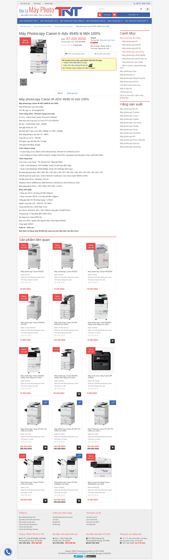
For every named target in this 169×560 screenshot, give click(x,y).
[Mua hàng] (112, 341)
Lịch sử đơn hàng (91, 519)
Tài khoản (107, 15)
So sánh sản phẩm (103, 54)
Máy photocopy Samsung (130, 147)
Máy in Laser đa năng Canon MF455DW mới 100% (98, 483)
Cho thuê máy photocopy (135, 21)
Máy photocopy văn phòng (63, 26)
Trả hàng (55, 519)
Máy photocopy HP (127, 136)
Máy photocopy (25, 26)
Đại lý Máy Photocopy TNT (27, 517)
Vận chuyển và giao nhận (27, 522)
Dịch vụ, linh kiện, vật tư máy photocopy (131, 96)
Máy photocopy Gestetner (130, 133)
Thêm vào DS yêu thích (75, 54)
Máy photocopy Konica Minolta (132, 140)
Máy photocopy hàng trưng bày (132, 78)
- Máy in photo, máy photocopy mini (133, 67)
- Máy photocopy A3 (128, 41)
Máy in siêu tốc (126, 89)
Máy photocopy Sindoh (129, 126)
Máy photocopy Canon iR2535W (100, 271)
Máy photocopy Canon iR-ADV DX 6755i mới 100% (67, 430)
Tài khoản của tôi (91, 517)
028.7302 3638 (93, 543)
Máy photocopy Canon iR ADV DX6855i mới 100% (65, 483)
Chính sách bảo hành (25, 527)
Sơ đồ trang (56, 524)
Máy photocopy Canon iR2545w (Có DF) (33, 323)
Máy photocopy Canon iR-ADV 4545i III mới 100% (93, 26)
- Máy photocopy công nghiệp (132, 55)
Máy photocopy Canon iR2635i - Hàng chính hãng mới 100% (33, 377)
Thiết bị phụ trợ (126, 92)
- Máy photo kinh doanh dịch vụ (133, 59)
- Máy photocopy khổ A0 (130, 45)
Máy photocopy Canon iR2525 (32, 271)
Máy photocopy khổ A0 (129, 82)
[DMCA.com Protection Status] (89, 556)
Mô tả (60, 93)
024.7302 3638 (24, 543)
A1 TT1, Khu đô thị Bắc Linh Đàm (33, 538)
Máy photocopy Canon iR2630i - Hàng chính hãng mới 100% (100, 323)
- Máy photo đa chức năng (131, 62)
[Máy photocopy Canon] (94, 43)
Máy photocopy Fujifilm (129, 119)
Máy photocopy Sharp (129, 130)
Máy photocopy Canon (107, 40)
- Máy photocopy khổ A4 (130, 48)
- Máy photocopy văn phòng (132, 52)
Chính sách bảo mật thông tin (28, 524)
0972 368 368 (142, 3)
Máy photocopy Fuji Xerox (130, 123)
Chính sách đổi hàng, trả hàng (28, 529)
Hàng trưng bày (114, 21)
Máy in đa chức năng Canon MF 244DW (100, 377)
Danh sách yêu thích (92, 522)
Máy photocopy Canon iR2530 (65, 271)
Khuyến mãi (56, 522)
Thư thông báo (90, 524)
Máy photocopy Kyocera (130, 143)
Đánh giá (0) (72, 93)
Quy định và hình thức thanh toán (29, 519)
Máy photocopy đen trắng (71, 21)
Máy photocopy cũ (48, 21)
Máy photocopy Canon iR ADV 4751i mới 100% (32, 483)
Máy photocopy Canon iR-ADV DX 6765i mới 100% (34, 430)
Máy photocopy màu (95, 21)
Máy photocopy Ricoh (129, 109)
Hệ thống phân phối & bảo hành (63, 517)
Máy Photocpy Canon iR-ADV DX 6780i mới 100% (100, 430)
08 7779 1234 (140, 543)
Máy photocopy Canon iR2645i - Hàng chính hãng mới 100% (66, 377)
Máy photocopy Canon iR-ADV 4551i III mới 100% (65, 323)
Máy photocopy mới (28, 21)
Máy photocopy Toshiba (129, 112)
